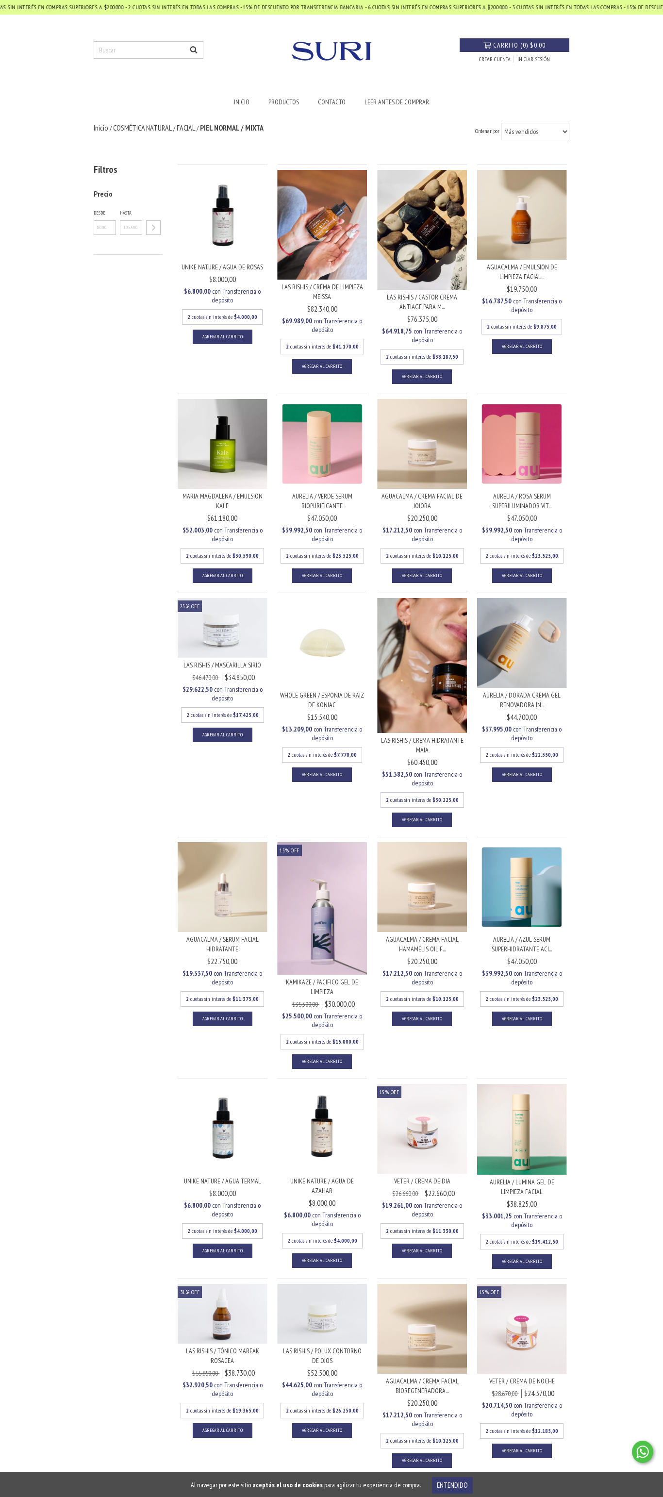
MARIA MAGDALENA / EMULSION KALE (222, 501)
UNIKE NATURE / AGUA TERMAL (222, 1181)
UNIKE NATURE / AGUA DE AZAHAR (322, 1186)
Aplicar (153, 227)
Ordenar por (487, 130)
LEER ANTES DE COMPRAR (397, 102)
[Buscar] (193, 50)
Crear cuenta (495, 59)
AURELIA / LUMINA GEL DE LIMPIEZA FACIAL (522, 1187)
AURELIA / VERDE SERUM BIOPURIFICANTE (322, 501)
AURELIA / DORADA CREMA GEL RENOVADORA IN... (522, 700)
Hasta (126, 213)
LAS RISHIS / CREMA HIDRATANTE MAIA (422, 745)
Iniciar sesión (533, 59)
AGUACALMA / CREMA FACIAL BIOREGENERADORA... (422, 1386)
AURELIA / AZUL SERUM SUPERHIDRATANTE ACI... (522, 944)
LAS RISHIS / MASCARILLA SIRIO (222, 665)
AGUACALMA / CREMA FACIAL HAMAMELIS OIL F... (422, 944)
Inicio (241, 102)
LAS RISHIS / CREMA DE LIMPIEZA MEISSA (322, 292)
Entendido (452, 1485)
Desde (99, 213)
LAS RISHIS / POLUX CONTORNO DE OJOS (322, 1356)
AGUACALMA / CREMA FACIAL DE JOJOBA (422, 501)
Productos (283, 102)
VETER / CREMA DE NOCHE (522, 1381)
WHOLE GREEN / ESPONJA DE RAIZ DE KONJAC (322, 700)
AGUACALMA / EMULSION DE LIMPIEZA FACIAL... (522, 272)
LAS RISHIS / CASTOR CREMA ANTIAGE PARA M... (422, 302)
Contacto (332, 102)
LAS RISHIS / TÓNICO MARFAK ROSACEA (222, 1356)
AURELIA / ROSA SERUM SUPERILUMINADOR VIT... (521, 501)
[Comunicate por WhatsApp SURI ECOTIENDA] (642, 1452)
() (519, 45)
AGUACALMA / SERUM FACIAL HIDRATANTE (222, 944)
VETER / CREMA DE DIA (422, 1181)
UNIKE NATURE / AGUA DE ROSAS (222, 267)
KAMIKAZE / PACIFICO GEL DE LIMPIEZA (322, 987)
